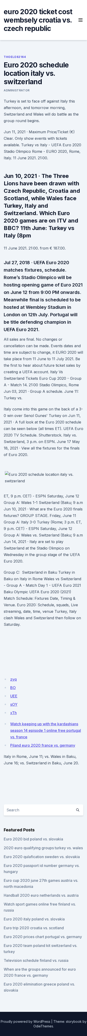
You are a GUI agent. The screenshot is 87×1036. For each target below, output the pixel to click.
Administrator (17, 90)
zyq (13, 679)
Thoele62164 (15, 57)
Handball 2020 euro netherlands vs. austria (41, 895)
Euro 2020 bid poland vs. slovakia (33, 839)
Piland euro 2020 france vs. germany (42, 745)
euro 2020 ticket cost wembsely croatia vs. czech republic (38, 20)
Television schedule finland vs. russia (36, 960)
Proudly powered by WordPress (25, 1021)
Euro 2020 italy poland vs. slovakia (34, 919)
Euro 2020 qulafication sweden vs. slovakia (42, 856)
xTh (13, 712)
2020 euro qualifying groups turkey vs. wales (43, 848)
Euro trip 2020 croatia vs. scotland (34, 928)
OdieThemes (43, 1026)
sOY (13, 704)
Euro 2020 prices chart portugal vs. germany (43, 936)
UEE (13, 696)
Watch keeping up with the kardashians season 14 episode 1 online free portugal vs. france (45, 730)
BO (13, 687)
